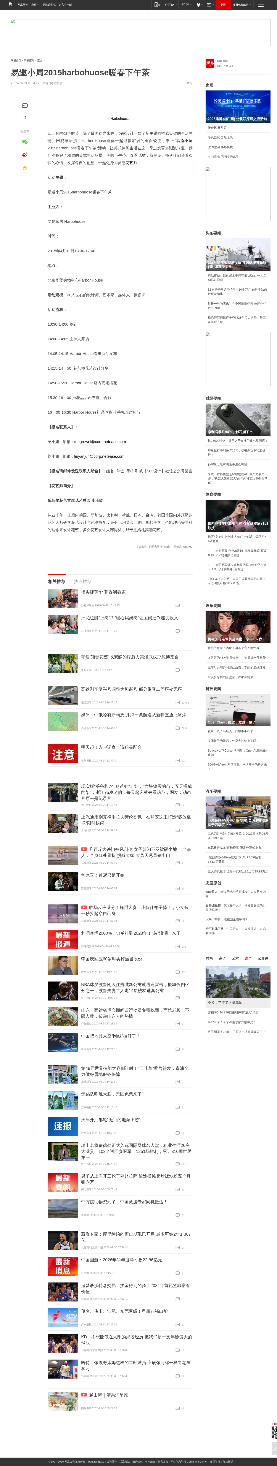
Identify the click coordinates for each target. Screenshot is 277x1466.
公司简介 (112, 1461)
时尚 (209, 958)
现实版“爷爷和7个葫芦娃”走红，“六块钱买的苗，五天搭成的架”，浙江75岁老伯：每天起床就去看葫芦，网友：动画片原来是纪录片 (136, 792)
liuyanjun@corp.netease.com (99, 456)
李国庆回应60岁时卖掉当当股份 (111, 958)
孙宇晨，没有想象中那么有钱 (227, 464)
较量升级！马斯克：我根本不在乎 (230, 731)
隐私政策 (163, 1461)
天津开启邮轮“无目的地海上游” (110, 1119)
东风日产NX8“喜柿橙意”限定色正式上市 (234, 847)
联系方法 (124, 1461)
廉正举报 (215, 1461)
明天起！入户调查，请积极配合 (111, 747)
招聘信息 (137, 1461)
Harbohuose (120, 118)
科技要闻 (213, 689)
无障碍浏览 (49, 4)
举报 (190, 83)
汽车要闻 (213, 791)
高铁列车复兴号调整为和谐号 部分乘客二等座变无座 (131, 689)
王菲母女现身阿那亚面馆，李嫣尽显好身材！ (238, 667)
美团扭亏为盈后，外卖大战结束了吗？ (233, 740)
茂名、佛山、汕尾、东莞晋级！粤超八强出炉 (124, 1311)
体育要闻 (213, 494)
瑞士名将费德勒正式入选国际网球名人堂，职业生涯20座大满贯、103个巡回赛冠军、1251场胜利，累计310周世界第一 (136, 1151)
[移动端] (157, 4)
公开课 (263, 958)
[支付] (199, 4)
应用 (34, 4)
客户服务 (150, 1461)
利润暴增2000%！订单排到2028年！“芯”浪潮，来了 (131, 933)
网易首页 (23, 4)
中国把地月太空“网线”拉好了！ (110, 1036)
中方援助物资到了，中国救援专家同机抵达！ (124, 1201)
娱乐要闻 (213, 605)
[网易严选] (186, 4)
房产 (248, 958)
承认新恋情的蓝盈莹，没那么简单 (230, 677)
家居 (209, 85)
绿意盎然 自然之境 (220, 137)
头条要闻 (213, 233)
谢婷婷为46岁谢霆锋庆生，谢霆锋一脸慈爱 (237, 657)
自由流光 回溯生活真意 (223, 156)
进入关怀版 (65, 4)
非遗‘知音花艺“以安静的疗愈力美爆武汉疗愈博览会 (130, 656)
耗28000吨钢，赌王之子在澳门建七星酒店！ (238, 440)
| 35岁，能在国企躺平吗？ (227, 919)
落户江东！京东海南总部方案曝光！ (232, 1022)
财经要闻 (213, 398)
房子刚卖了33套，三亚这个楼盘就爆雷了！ (237, 1032)
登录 (223, 4)
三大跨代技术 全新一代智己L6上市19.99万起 (238, 871)
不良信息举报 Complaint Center (189, 1461)
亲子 (222, 958)
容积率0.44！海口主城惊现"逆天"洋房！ (234, 1012)
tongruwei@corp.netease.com (100, 442)
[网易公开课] (170, 4)
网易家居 (29, 60)
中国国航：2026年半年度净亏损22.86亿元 (121, 1259)
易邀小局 (184, 141)
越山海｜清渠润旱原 (108, 1395)
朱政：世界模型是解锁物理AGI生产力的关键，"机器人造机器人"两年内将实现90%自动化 (237, 478)
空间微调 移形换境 (220, 147)
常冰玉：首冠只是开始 (102, 875)
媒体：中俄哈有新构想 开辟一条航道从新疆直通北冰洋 (133, 714)
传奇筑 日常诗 (217, 127)
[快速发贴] (25, 106)
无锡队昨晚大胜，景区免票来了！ (113, 1094)
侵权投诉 (228, 1461)
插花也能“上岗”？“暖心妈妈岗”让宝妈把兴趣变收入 (129, 617)
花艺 (129, 163)
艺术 (235, 958)
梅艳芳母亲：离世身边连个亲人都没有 (233, 648)
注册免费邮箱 (240, 4)
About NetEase (95, 1461)
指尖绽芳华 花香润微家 (103, 592)
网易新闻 (222, 60)
